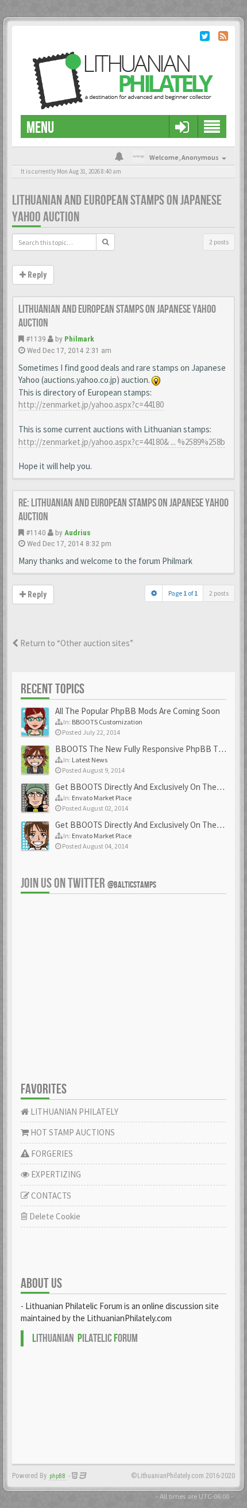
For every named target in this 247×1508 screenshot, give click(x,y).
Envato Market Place (102, 797)
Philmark (79, 338)
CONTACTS (50, 1195)
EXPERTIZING (55, 1174)
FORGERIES (51, 1153)
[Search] (105, 242)
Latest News (89, 759)
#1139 (36, 338)
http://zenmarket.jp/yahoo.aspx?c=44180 (91, 404)
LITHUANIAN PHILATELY (73, 1111)
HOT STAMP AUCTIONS (72, 1132)
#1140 (36, 532)
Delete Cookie (54, 1216)
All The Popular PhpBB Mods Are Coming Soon (137, 710)
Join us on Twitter (88, 883)
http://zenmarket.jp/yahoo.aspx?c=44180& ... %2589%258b (121, 441)
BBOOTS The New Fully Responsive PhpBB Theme (146, 748)
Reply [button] (36, 274)
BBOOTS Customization (107, 721)
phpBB (57, 1476)
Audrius (77, 532)
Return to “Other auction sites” (75, 643)
